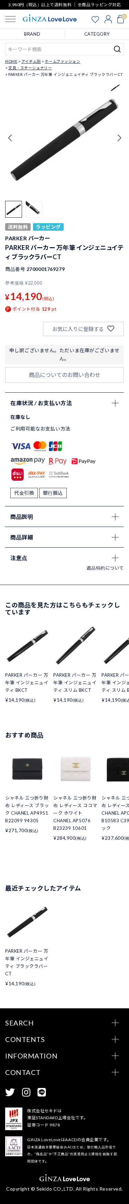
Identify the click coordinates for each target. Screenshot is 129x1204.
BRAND (32, 34)
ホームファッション (62, 61)
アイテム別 (31, 61)
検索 (117, 49)
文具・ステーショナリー (30, 68)
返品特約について (105, 568)
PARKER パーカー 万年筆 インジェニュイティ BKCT (27, 682)
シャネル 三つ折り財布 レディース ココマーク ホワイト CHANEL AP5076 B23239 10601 (75, 813)
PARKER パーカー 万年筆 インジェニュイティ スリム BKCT (75, 682)
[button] (119, 138)
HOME (11, 61)
